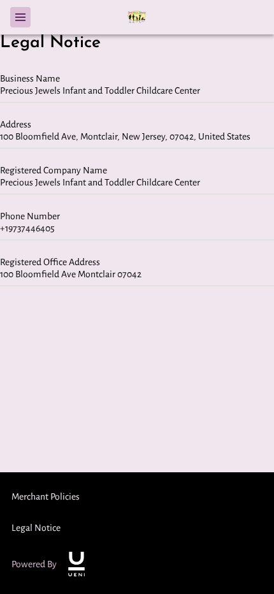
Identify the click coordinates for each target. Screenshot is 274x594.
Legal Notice (36, 528)
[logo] (76, 564)
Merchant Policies (45, 496)
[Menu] (20, 17)
